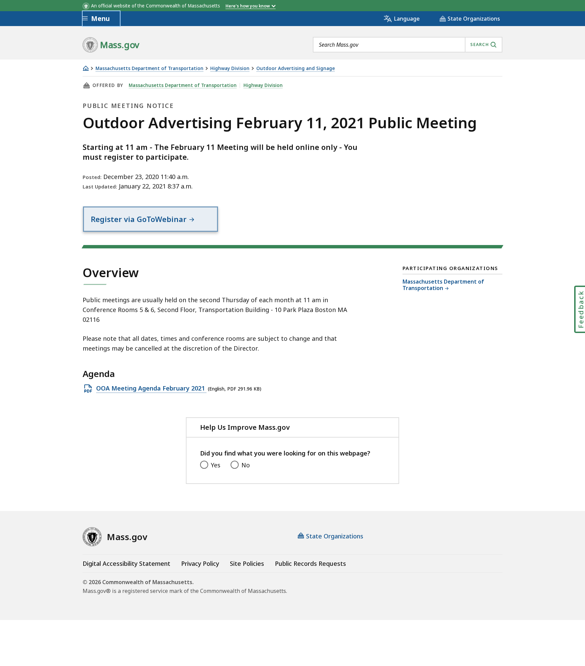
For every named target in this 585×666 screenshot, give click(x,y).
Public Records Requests (310, 563)
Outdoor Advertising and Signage (295, 68)
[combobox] (407, 44)
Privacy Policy (200, 563)
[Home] (86, 68)
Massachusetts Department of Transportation (149, 68)
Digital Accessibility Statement (126, 563)
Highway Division (230, 68)
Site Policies (247, 563)
